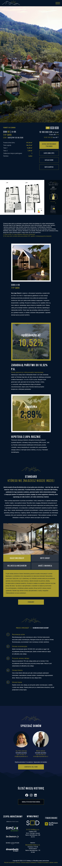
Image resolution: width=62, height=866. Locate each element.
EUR (52, 128)
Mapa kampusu (49, 167)
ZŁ (56, 128)
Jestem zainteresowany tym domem (49, 145)
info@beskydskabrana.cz (21, 756)
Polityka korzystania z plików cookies (47, 862)
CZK (48, 128)
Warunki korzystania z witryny (12, 862)
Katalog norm (49, 160)
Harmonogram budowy (41, 628)
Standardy (31, 602)
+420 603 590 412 (41, 754)
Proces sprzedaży (22, 628)
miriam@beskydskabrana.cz (40, 756)
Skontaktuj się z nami (31, 767)
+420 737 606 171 (21, 754)
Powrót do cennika (9, 127)
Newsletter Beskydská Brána (31, 802)
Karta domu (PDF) (49, 153)
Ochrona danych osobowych (28, 862)
